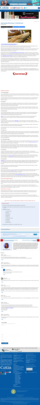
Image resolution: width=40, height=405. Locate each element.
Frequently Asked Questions (17, 386)
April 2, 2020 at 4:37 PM (6, 303)
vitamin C (12, 170)
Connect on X (17, 374)
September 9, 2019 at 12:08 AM (7, 263)
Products (14, 364)
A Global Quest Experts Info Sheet (17, 368)
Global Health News (15, 365)
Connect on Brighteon (18, 378)
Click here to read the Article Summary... (9, 44)
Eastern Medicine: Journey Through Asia (18, 367)
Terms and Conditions (31, 372)
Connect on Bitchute (17, 382)
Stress (2, 116)
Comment (2, 324)
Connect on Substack (18, 373)
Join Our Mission (15, 384)
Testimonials (15, 370)
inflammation (17, 120)
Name (2, 334)
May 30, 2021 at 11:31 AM (6, 315)
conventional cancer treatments (7, 55)
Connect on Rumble (17, 381)
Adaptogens (3, 160)
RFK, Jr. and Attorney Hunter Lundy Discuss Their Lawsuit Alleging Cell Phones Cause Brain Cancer (10, 240)
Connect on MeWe (17, 376)
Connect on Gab (17, 380)
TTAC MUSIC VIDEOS (17, 383)
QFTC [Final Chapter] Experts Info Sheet (18, 369)
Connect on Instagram (18, 377)
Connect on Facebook (18, 375)
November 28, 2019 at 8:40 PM (7, 296)
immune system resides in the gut (20, 174)
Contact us (14, 385)
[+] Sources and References (5, 229)
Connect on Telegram (18, 379)
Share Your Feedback (16, 371)
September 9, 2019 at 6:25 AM (9, 270)
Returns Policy (20, 396)
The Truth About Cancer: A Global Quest (18, 366)
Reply (2, 259)
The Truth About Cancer (4, 7)
